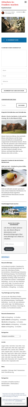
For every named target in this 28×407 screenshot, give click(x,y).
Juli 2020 (16, 351)
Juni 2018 (13, 357)
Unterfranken (5, 385)
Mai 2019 (7, 355)
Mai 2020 (4, 353)
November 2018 (15, 355)
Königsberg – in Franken (16, 287)
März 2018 (4, 359)
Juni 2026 (18, 346)
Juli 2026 (12, 346)
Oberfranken (14, 383)
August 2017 (21, 359)
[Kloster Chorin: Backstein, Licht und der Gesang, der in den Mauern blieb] (14, 134)
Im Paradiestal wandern (8, 266)
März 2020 (18, 353)
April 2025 (8, 348)
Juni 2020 (22, 351)
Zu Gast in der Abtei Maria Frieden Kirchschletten (12, 270)
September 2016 (14, 361)
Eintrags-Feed (12, 370)
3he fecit (4, 322)
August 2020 (8, 351)
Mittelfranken (5, 383)
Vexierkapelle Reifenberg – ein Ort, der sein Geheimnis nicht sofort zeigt (13, 281)
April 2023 (21, 348)
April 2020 (11, 353)
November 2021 (5, 349)
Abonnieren (9, 249)
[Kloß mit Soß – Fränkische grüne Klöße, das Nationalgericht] (14, 187)
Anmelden (4, 370)
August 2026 (4, 346)
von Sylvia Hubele (10, 12)
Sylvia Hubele (5, 319)
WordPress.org (9, 372)
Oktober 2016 (5, 361)
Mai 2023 (14, 348)
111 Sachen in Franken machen (10, 382)
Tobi (2, 317)
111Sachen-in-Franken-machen (9, 3)
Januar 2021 (14, 349)
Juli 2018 (7, 357)
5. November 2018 (9, 13)
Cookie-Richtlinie (18, 400)
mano (3, 326)
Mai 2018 (19, 357)
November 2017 (12, 359)
